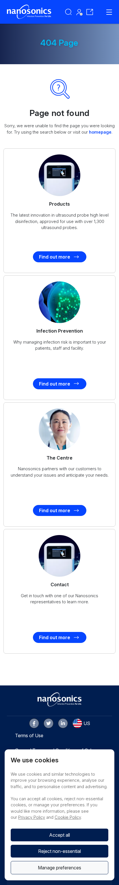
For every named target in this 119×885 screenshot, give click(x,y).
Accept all (59, 835)
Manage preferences (59, 868)
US (86, 723)
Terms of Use (29, 735)
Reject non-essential (59, 851)
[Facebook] (34, 723)
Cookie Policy (68, 817)
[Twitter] (48, 723)
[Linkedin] (63, 723)
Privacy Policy (31, 817)
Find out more (54, 257)
